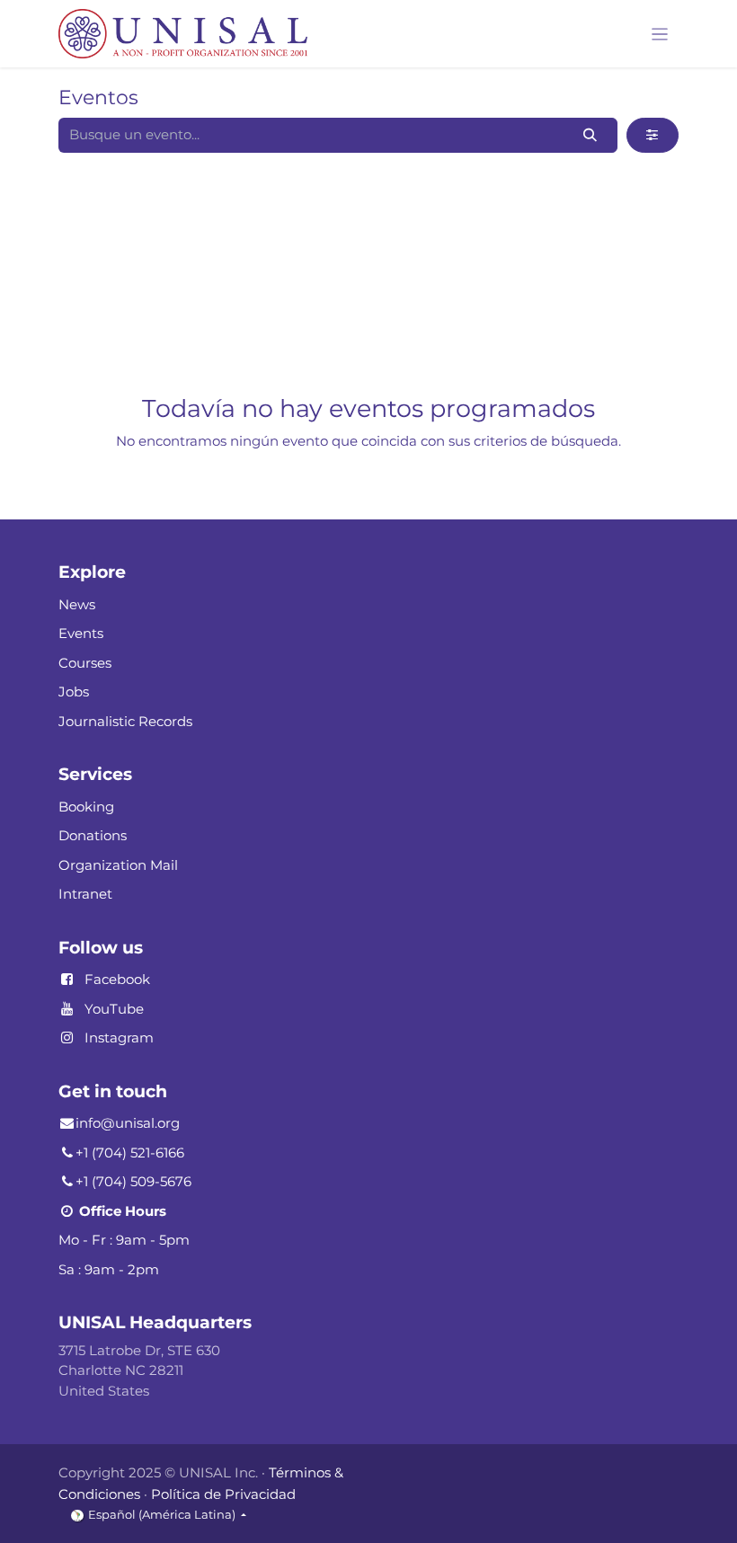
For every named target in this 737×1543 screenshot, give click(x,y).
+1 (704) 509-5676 (133, 1181)
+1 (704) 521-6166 (129, 1152)
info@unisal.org (127, 1122)
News (76, 604)
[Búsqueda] (590, 135)
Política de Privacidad (223, 1494)
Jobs (73, 691)
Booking (86, 806)
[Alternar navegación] (660, 33)
